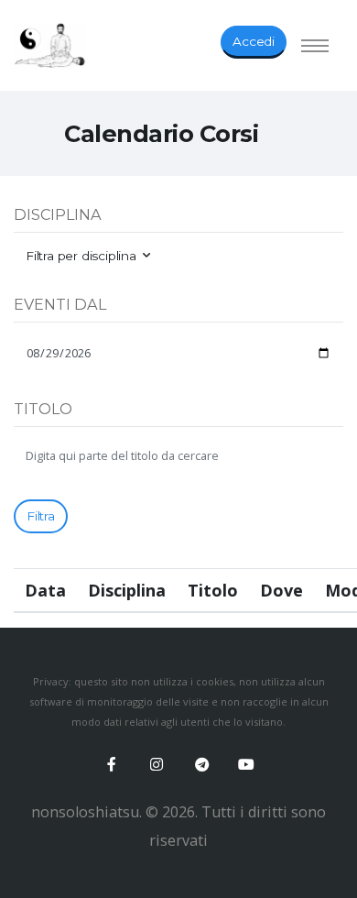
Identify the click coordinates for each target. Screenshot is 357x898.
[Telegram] (202, 764)
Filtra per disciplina (81, 255)
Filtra (41, 516)
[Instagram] (156, 764)
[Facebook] (111, 764)
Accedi (254, 41)
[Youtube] (246, 764)
